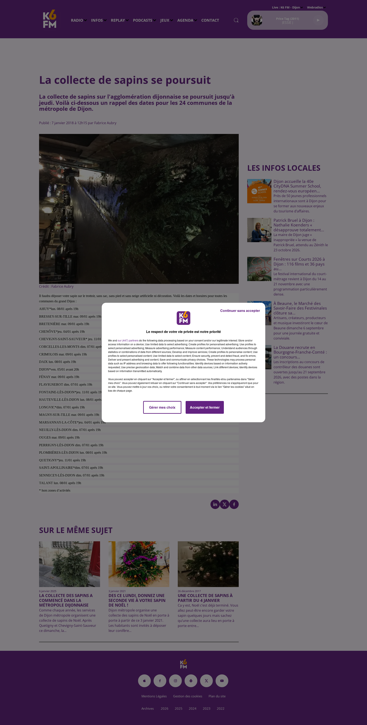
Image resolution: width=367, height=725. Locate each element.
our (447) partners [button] (128, 340)
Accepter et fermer (205, 407)
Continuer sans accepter (240, 310)
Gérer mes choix (162, 407)
